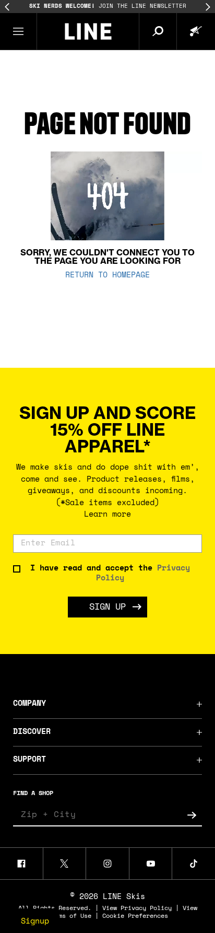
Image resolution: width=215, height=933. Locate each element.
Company (29, 704)
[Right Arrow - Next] (208, 7)
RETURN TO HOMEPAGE (107, 275)
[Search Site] (157, 31)
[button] (18, 31)
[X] (64, 863)
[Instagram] (107, 863)
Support (29, 760)
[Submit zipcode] (191, 814)
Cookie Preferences (135, 916)
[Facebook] (21, 863)
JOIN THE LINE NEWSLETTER (107, 6)
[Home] (88, 31)
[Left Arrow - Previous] (7, 7)
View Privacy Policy (137, 908)
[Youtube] (150, 863)
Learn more (107, 515)
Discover (32, 732)
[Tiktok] (193, 863)
